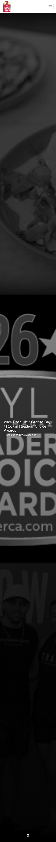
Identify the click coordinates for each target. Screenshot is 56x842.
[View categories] (28, 834)
